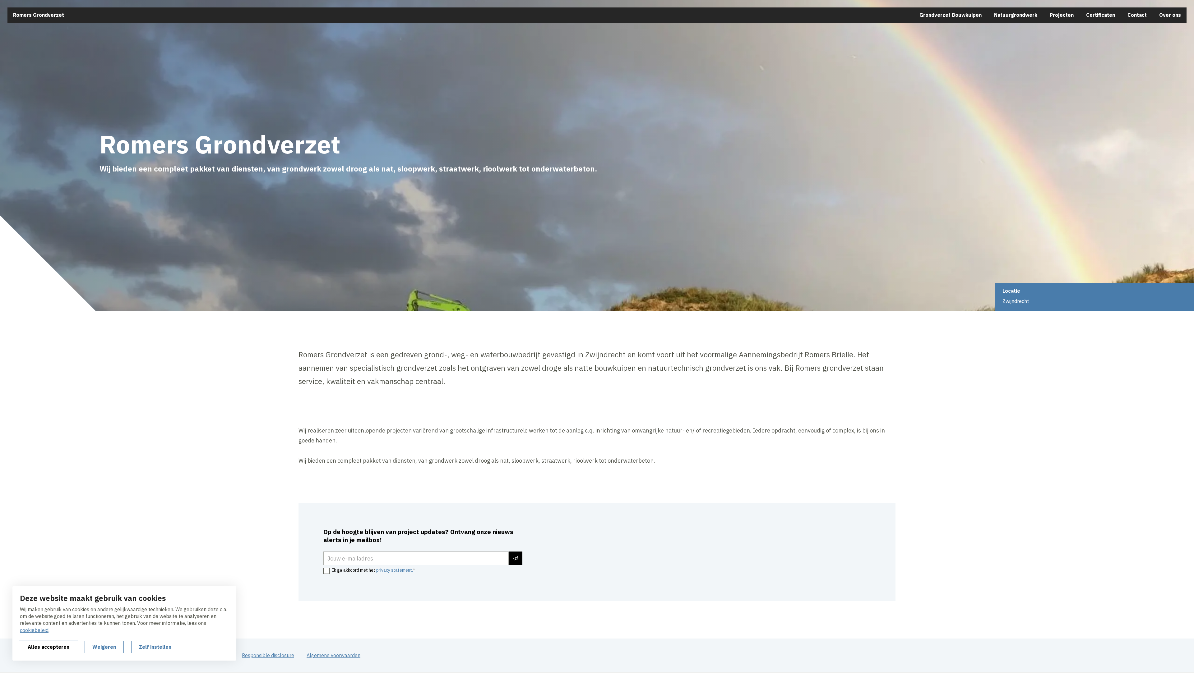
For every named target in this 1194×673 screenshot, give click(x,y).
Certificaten (1100, 15)
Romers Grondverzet (38, 15)
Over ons (1170, 15)
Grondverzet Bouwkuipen (950, 15)
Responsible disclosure (268, 655)
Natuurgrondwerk (1015, 15)
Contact (1137, 15)
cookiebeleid (34, 630)
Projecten (1062, 15)
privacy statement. (394, 570)
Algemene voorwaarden (333, 655)
